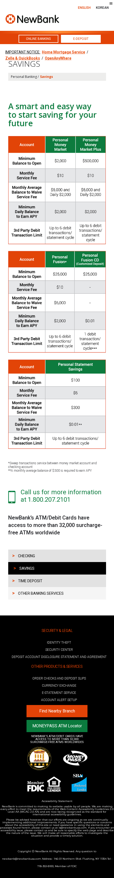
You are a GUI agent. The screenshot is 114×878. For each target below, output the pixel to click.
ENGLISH (84, 8)
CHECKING (23, 555)
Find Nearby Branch (57, 711)
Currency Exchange (59, 685)
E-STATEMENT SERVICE (59, 693)
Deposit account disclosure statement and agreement (59, 657)
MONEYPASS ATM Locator (57, 725)
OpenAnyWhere (58, 58)
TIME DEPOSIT (27, 580)
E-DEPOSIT (81, 39)
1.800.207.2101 (49, 499)
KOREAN (102, 8)
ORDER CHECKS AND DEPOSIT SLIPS (59, 678)
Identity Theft (59, 642)
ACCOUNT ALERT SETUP (59, 700)
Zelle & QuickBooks (22, 58)
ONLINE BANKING (38, 39)
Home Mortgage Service (63, 52)
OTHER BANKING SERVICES (38, 593)
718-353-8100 (45, 866)
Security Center (59, 650)
